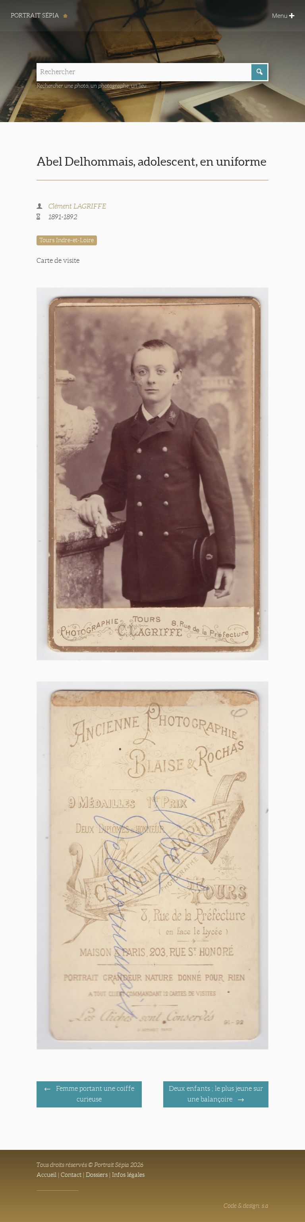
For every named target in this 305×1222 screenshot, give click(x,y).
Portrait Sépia (36, 15)
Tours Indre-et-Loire (66, 240)
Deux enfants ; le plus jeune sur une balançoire (216, 1094)
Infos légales (128, 1175)
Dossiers (97, 1175)
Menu (280, 15)
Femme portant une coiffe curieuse (94, 1094)
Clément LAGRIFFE (77, 206)
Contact (71, 1175)
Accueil (46, 1175)
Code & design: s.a (246, 1206)
